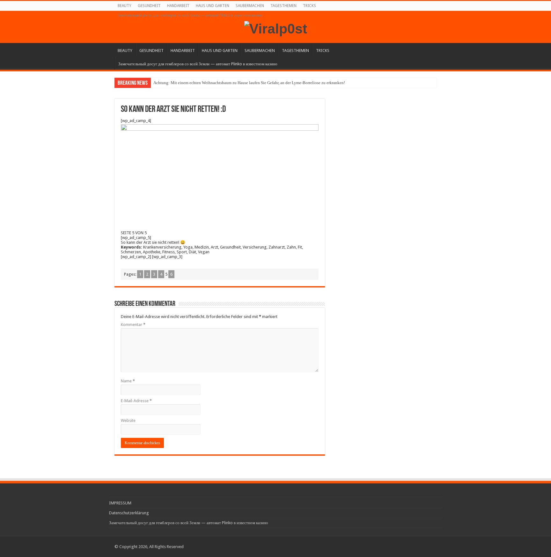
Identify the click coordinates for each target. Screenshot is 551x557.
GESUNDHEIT (149, 6)
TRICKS (309, 6)
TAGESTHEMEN (283, 6)
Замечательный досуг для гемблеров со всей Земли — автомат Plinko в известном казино (190, 15)
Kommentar (133, 324)
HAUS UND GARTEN (212, 6)
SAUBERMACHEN (250, 6)
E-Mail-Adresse (136, 400)
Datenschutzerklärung (129, 512)
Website (128, 420)
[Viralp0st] (275, 27)
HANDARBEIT (178, 6)
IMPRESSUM (120, 503)
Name (128, 381)
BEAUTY (124, 6)
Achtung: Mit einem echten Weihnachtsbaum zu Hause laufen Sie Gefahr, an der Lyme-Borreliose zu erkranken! (249, 82)
